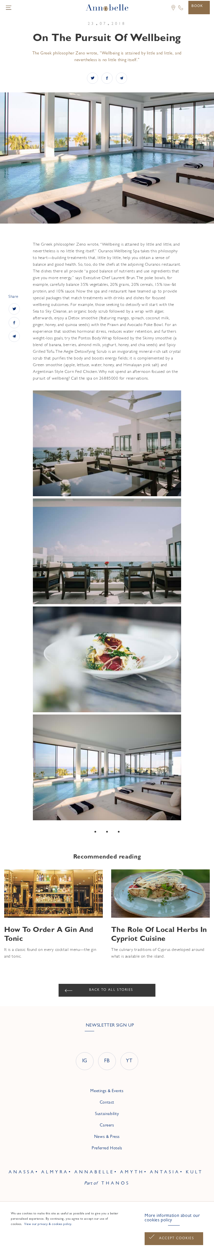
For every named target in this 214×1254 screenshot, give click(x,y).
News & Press (107, 1137)
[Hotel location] (171, 11)
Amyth (132, 1172)
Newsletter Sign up (110, 1025)
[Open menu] (8, 7)
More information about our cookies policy (172, 1218)
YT (129, 1061)
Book (197, 6)
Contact (107, 1103)
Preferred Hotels (107, 1149)
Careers (107, 1126)
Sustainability (107, 1114)
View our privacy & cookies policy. (47, 1224)
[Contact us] (180, 10)
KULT (194, 1172)
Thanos (115, 1183)
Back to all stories (111, 990)
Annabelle (94, 1172)
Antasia (165, 1172)
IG (84, 1061)
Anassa (22, 1172)
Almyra (55, 1172)
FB (107, 1061)
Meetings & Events (106, 1091)
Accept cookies (176, 1238)
